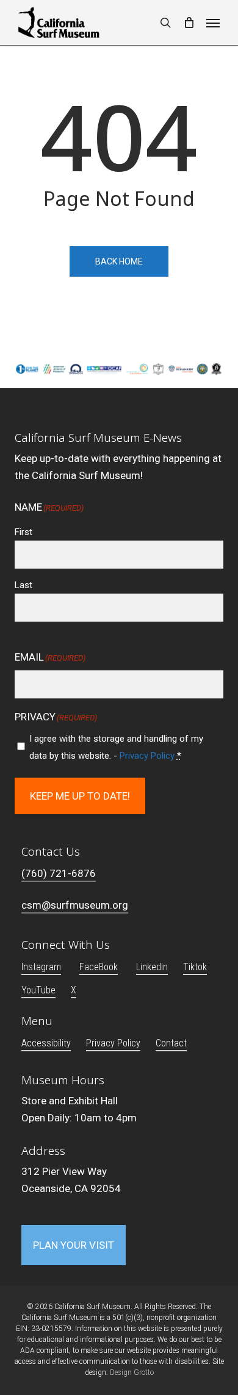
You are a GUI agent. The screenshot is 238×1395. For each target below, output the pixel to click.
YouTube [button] (38, 990)
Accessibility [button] (46, 1043)
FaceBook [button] (98, 967)
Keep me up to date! (80, 796)
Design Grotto (132, 1372)
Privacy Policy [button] (113, 1043)
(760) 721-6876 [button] (58, 873)
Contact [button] (171, 1043)
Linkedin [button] (152, 967)
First (23, 532)
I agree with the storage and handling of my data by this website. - (116, 747)
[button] (213, 22)
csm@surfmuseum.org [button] (74, 905)
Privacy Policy (147, 755)
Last (23, 585)
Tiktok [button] (195, 967)
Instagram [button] (41, 967)
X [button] (73, 990)
